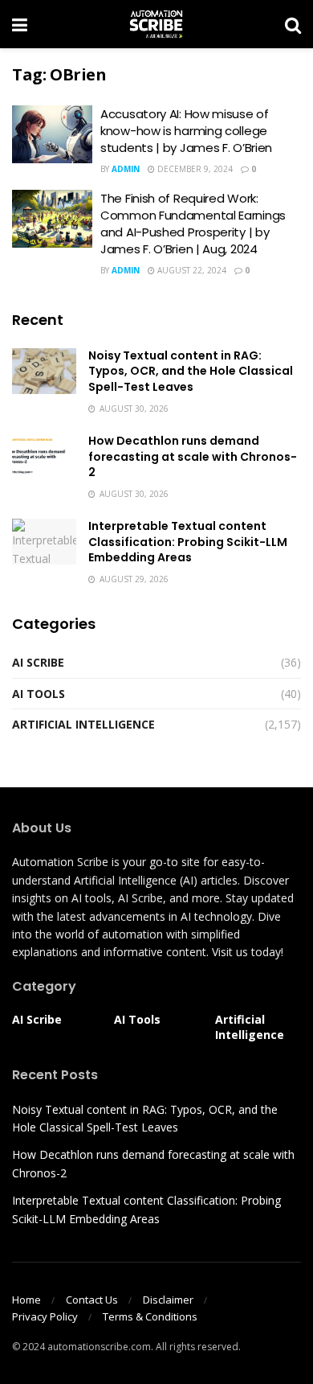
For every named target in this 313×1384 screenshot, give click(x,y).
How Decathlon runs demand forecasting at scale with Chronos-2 (192, 456)
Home (26, 1299)
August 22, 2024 (190, 270)
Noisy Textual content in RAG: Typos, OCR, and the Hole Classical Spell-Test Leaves (190, 371)
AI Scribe (38, 662)
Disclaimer (168, 1299)
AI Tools (38, 693)
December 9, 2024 (194, 169)
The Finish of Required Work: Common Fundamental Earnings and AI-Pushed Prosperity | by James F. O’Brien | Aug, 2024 (193, 223)
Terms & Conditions (150, 1316)
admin (126, 169)
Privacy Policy (45, 1316)
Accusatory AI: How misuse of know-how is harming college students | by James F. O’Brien (186, 130)
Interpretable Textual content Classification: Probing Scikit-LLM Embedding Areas (187, 541)
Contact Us (92, 1299)
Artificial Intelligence (83, 724)
